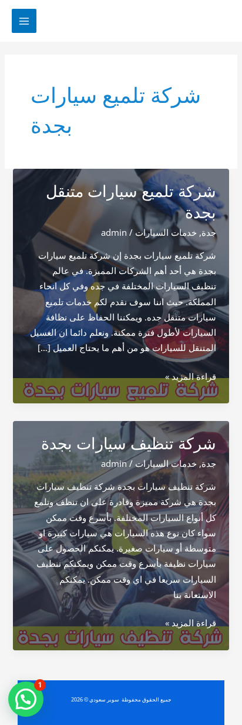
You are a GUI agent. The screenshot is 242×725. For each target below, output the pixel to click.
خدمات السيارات (166, 232)
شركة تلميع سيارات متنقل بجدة (131, 202)
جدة (208, 232)
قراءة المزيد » (190, 377)
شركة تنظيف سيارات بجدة (128, 443)
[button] (25, 699)
